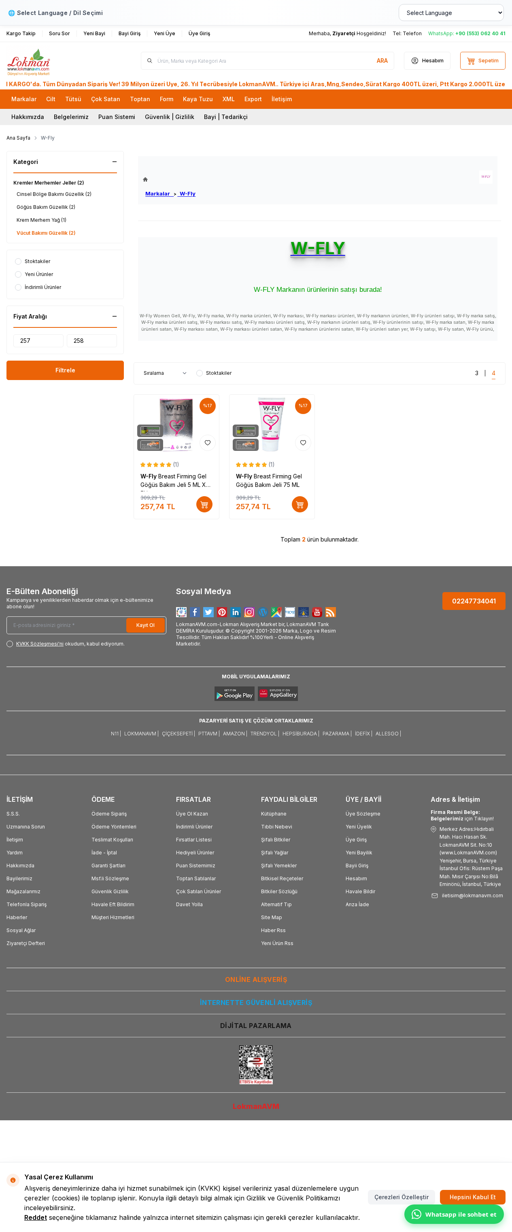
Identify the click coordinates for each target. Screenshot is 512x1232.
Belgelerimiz (71, 116)
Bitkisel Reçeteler (282, 878)
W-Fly (186, 193)
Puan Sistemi (116, 116)
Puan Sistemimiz (195, 865)
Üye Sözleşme (363, 814)
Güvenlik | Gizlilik (169, 116)
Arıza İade (357, 904)
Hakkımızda (27, 116)
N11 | (116, 734)
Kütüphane (274, 814)
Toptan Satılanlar (196, 878)
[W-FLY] (486, 177)
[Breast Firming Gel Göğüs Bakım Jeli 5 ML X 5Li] (176, 424)
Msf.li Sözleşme (110, 878)
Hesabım (356, 878)
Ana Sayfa (18, 138)
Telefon (412, 33)
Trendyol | (265, 734)
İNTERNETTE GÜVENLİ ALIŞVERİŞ (256, 1002)
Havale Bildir (360, 891)
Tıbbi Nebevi (276, 827)
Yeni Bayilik (359, 853)
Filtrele (65, 370)
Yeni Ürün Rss (277, 943)
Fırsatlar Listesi (194, 840)
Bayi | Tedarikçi (226, 116)
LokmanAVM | (141, 734)
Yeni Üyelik (359, 827)
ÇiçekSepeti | (178, 734)
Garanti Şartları (108, 865)
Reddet (35, 1217)
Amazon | (235, 734)
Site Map (271, 917)
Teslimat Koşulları (112, 840)
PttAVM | (209, 734)
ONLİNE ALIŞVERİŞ (256, 979)
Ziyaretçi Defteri (25, 943)
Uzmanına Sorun (25, 827)
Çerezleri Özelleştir (401, 1197)
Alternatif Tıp (276, 904)
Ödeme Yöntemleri (113, 827)
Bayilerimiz (19, 878)
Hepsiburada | (301, 734)
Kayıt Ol (145, 625)
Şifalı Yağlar (274, 853)
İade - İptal (104, 853)
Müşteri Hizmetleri (112, 917)
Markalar (159, 193)
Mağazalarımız (23, 891)
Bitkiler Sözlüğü (279, 891)
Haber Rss (273, 930)
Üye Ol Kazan (192, 814)
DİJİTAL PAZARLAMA (256, 1026)
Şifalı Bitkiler (275, 840)
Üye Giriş (356, 840)
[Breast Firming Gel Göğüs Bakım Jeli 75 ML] (271, 424)
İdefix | (363, 734)
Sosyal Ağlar (21, 930)
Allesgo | (388, 734)
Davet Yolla (189, 904)
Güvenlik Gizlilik (110, 891)
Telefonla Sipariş (26, 904)
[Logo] (55, 60)
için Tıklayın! (462, 815)
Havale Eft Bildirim (112, 904)
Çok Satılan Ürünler (198, 891)
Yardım (14, 853)
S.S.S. (13, 814)
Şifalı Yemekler (279, 865)
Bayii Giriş (357, 865)
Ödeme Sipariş (109, 814)
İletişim (14, 840)
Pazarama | (337, 734)
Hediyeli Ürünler (195, 853)
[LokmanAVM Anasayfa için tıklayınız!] (169, 179)
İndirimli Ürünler (194, 827)
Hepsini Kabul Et (473, 1197)
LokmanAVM (256, 1106)
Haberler (16, 917)
